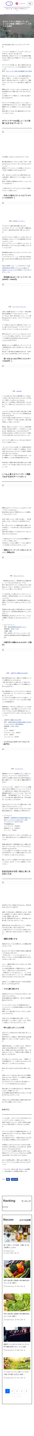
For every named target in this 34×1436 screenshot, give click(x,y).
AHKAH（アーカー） (19, 221)
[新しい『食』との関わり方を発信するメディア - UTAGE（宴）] (20, 3)
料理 (18, 1286)
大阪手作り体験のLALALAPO (19, 673)
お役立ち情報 (9, 1253)
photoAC (19, 391)
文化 (18, 1378)
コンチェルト (19, 768)
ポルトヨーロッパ (19, 576)
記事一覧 (16, 1253)
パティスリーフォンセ (19, 306)
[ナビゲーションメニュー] (30, 3)
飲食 (8, 1179)
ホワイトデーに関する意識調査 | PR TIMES (19, 71)
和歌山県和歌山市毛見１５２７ (17, 627)
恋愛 (18, 1350)
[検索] (10, 3)
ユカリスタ (14, 1179)
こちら (4, 340)
